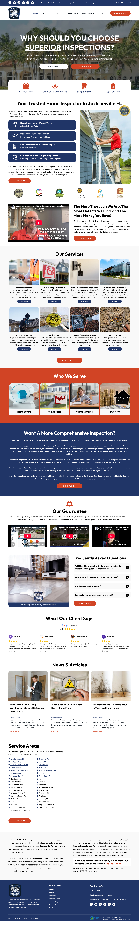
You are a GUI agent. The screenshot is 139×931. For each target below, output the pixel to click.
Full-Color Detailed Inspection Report (37, 144)
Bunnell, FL (43, 773)
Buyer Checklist (113, 91)
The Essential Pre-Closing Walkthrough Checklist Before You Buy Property (27, 708)
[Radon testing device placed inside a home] (69, 686)
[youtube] (14, 3)
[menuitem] (36, 13)
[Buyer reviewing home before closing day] (28, 686)
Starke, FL (43, 767)
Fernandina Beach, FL (19, 764)
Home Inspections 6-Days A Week (36, 123)
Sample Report (84, 91)
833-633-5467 (125, 3)
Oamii (128, 919)
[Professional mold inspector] (111, 686)
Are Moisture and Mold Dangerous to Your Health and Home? (110, 706)
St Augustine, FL (17, 776)
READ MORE (14, 731)
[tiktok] (27, 3)
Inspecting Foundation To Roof (34, 133)
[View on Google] (11, 637)
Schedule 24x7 (26, 91)
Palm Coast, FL (45, 776)
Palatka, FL (43, 764)
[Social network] (32, 3)
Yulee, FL (42, 762)
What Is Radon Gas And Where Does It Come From (66, 706)
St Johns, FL (44, 759)
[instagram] (18, 3)
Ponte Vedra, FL (17, 767)
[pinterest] (23, 3)
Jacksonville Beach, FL (19, 770)
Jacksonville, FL (16, 762)
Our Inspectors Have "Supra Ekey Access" (39, 155)
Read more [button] (12, 651)
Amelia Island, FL (17, 759)
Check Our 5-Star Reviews (55, 91)
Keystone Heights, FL (47, 770)
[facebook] (9, 3)
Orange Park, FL (17, 773)
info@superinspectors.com (97, 3)
